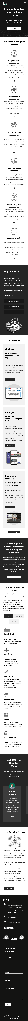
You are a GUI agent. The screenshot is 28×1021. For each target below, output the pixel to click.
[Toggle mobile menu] (25, 2)
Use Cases (14, 621)
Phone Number (9, 965)
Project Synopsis (10, 988)
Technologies (19, 616)
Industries (8, 616)
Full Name (8, 957)
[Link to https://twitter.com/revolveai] (12, 928)
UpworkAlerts (14, 1018)
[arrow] (14, 81)
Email (7, 973)
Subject (7, 980)
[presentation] (2, 805)
